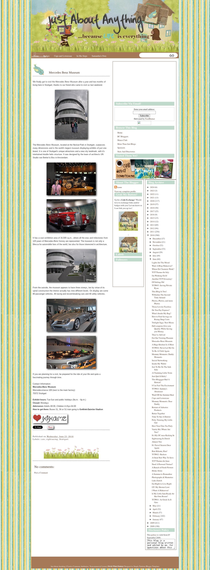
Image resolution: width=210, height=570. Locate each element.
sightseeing (52, 439)
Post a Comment (41, 472)
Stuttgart (63, 439)
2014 (152, 221)
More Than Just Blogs (126, 144)
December (157, 238)
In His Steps (82, 55)
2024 (152, 187)
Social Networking (159, 360)
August (156, 252)
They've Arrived (158, 334)
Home (36, 55)
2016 (152, 214)
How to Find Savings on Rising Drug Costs (162, 318)
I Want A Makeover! (160, 490)
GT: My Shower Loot (160, 487)
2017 (152, 211)
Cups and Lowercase (63, 55)
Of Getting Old (158, 282)
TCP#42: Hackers (159, 454)
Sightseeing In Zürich (161, 438)
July (155, 255)
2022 (152, 194)
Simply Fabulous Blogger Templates (146, 566)
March (155, 512)
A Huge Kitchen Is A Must (163, 344)
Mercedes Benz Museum (64, 72)
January (156, 519)
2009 (152, 522)
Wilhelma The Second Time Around (161, 296)
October (156, 245)
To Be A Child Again (160, 351)
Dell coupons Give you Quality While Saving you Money (162, 329)
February (156, 515)
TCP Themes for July (160, 272)
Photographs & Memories (162, 477)
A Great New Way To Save (163, 457)
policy (154, 534)
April (155, 509)
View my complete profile (125, 191)
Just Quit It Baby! (159, 376)
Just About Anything (58, 566)
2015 (152, 218)
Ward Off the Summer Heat (163, 394)
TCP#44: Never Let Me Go (163, 347)
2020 (152, 200)
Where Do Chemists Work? (163, 269)
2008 (152, 526)
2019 (152, 204)
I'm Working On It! (159, 275)
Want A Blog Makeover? (162, 265)
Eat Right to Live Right (162, 483)
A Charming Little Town (162, 372)
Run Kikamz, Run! (159, 451)
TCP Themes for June (160, 461)
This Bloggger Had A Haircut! (161, 381)
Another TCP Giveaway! (162, 278)
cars (43, 439)
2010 (152, 235)
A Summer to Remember (162, 474)
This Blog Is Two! (159, 291)
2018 (152, 207)
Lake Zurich (157, 480)
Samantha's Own (99, 55)
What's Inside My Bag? (161, 313)
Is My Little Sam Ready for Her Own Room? (163, 495)
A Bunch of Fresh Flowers (162, 467)
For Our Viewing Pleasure (162, 338)
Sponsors (121, 147)
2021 (152, 197)
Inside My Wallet (159, 363)
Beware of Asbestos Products (160, 408)
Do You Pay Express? (161, 310)
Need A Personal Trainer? (162, 464)
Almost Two (157, 441)
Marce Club (122, 140)
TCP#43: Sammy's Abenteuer (159, 390)
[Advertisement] (133, 81)
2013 (152, 224)
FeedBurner (150, 118)
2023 (152, 190)
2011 (152, 231)
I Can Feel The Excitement (163, 385)
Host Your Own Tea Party (162, 426)
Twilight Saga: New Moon (163, 322)
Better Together (158, 413)
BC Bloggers (122, 136)
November (157, 242)
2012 (152, 228)
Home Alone (157, 470)
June (155, 259)
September (157, 248)
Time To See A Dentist (161, 416)
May (155, 505)
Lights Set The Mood (161, 262)
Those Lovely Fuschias (161, 306)
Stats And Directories (126, 151)
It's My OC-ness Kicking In (163, 435)
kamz (119, 187)
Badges (46, 55)
